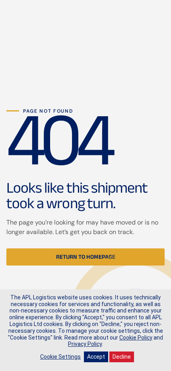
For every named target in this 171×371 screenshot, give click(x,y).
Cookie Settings (60, 356)
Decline (122, 356)
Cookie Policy (135, 337)
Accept (96, 356)
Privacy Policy (85, 344)
